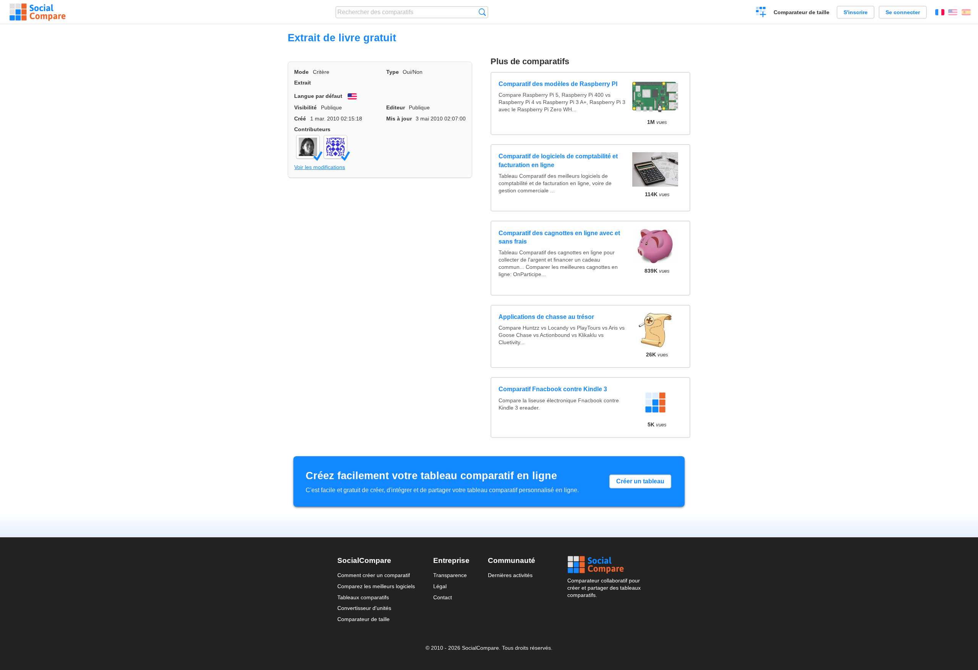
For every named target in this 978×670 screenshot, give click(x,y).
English (952, 12)
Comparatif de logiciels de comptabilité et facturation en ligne (558, 160)
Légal (440, 586)
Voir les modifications (319, 167)
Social (604, 565)
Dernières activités (510, 575)
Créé (300, 118)
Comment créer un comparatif (373, 575)
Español (966, 12)
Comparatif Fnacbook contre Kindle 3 (553, 389)
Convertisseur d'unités (364, 608)
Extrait (302, 83)
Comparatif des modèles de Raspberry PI (558, 84)
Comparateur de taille (801, 12)
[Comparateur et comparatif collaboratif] (37, 12)
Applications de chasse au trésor (546, 317)
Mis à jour (399, 118)
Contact (442, 597)
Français (939, 12)
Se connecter (903, 12)
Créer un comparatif (761, 13)
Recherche (482, 12)
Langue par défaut (318, 96)
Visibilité (305, 107)
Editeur (395, 107)
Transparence (450, 575)
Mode (301, 72)
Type (392, 72)
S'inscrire (856, 12)
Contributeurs (312, 129)
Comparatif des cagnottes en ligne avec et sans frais (559, 237)
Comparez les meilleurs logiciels (376, 586)
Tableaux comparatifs (363, 597)
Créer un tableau (640, 481)
